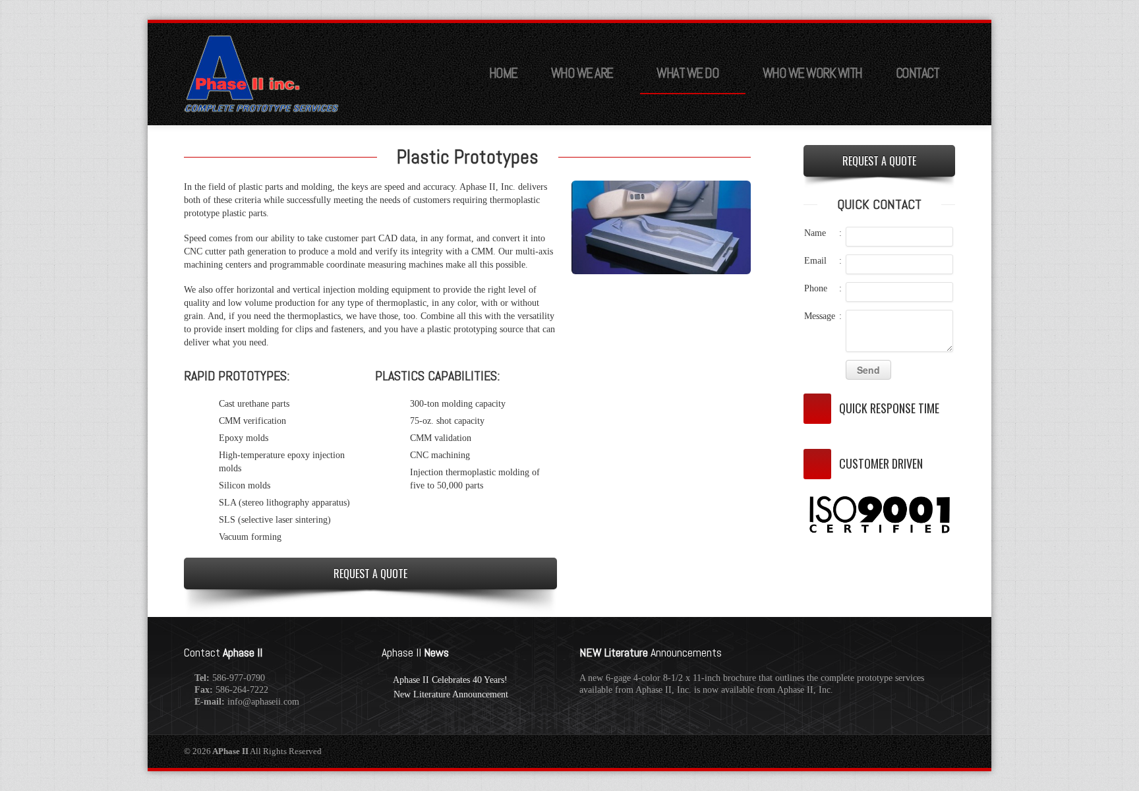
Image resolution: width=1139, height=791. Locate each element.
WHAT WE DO (687, 73)
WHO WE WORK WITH (812, 73)
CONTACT (917, 73)
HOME (503, 73)
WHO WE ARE (582, 73)
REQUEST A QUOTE (370, 573)
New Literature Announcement (451, 694)
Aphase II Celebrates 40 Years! (450, 680)
